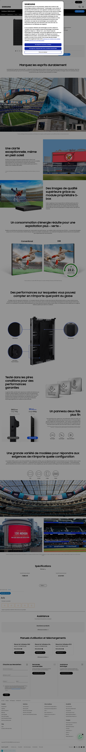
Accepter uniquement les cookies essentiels (43, 48)
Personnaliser (43, 52)
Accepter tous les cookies (43, 44)
